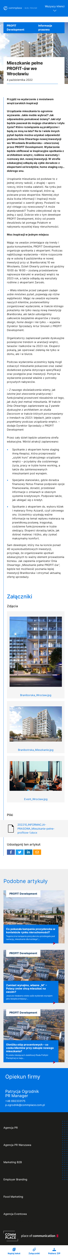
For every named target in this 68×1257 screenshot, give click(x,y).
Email (37, 852)
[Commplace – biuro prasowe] (20, 8)
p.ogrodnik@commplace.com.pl (25, 1105)
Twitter (20, 852)
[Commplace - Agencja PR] (30, 1236)
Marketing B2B (12, 1162)
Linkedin (28, 852)
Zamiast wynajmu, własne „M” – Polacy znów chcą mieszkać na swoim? (26, 988)
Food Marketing (13, 1196)
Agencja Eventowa (15, 1214)
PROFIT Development (15, 27)
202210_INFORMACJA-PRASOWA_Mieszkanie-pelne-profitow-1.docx (35, 828)
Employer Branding (15, 1179)
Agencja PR (10, 1127)
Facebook (11, 852)
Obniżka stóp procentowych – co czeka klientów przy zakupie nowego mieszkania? (30, 1048)
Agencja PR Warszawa (17, 1145)
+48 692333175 (15, 1101)
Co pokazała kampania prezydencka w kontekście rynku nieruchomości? (30, 930)
